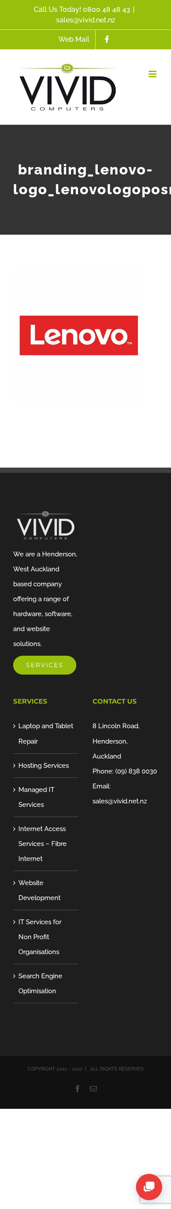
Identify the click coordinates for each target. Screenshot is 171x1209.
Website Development (39, 890)
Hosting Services (43, 766)
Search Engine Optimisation (40, 983)
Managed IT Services (36, 797)
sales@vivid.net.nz (85, 20)
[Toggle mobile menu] (153, 74)
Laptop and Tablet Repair (45, 733)
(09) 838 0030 (136, 771)
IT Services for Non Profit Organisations (39, 937)
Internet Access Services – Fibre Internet (42, 844)
